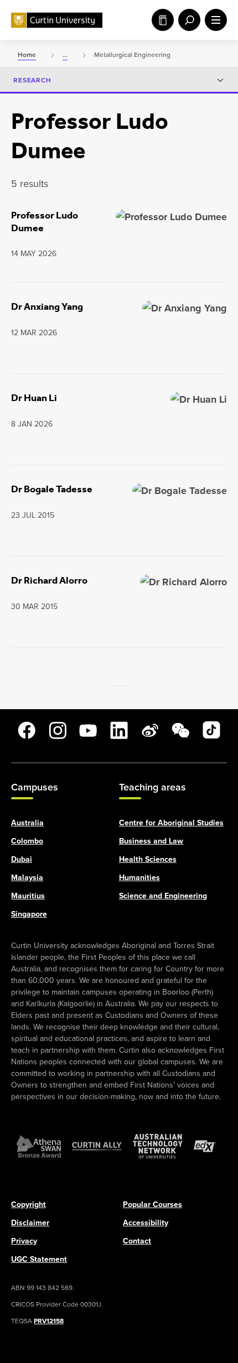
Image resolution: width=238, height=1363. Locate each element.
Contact (137, 1240)
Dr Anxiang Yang (47, 306)
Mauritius (28, 895)
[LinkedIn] (119, 730)
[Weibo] (150, 730)
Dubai (21, 858)
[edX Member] (205, 1145)
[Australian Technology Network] (158, 1145)
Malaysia (27, 876)
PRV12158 (49, 1320)
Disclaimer (30, 1221)
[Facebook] (26, 730)
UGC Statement (39, 1258)
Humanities (139, 876)
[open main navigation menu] (213, 20)
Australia (27, 822)
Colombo (27, 840)
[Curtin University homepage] (56, 20)
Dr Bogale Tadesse (51, 489)
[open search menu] (187, 20)
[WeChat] (180, 730)
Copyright (28, 1203)
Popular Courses (152, 1203)
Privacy (24, 1240)
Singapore (29, 913)
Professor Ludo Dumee (44, 221)
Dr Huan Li (34, 398)
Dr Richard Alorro (49, 580)
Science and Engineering (163, 895)
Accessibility (145, 1221)
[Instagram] (57, 730)
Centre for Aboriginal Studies (171, 822)
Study (160, 20)
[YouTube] (88, 730)
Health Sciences (148, 858)
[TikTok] (211, 730)
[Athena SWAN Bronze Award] (39, 1145)
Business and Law (151, 840)
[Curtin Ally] (97, 1145)
